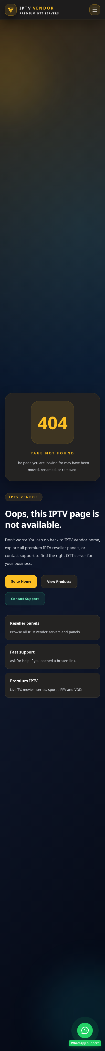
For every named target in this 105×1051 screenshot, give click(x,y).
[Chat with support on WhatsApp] (85, 1030)
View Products (59, 581)
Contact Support (25, 598)
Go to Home (21, 581)
